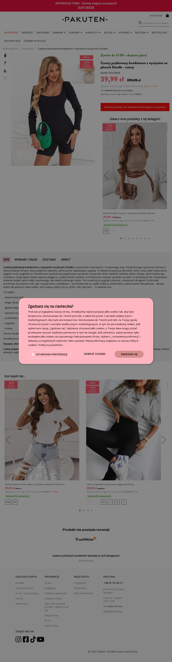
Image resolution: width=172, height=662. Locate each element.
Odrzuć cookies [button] (95, 353)
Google (92, 332)
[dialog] (86, 331)
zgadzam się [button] (129, 354)
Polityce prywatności (50, 345)
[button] (49, 354)
